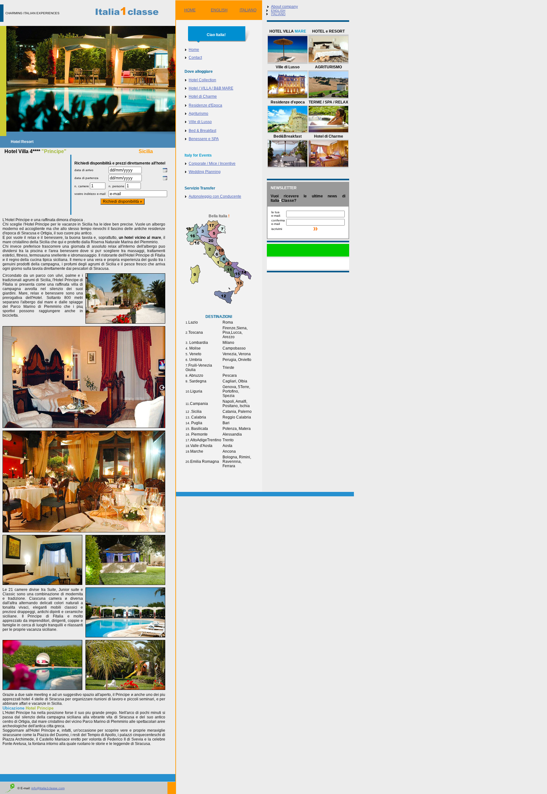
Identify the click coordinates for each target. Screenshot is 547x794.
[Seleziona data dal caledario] (164, 171)
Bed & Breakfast (202, 130)
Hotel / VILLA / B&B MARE (211, 88)
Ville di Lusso (200, 122)
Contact (195, 57)
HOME (190, 10)
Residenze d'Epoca (205, 105)
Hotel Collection (202, 80)
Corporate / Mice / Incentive (212, 163)
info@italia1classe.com (48, 788)
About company (284, 6)
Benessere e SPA (204, 139)
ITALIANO (248, 10)
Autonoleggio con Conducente (215, 196)
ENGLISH (219, 10)
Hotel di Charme (203, 96)
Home (194, 49)
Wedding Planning (205, 172)
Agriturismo (198, 113)
